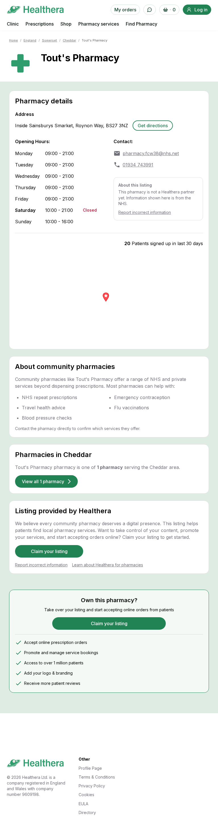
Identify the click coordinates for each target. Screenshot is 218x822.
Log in (200, 9)
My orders (125, 9)
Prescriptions (40, 24)
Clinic (13, 24)
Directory (87, 812)
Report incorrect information (144, 212)
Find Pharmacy (141, 24)
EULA (83, 803)
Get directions (153, 125)
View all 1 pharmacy (43, 481)
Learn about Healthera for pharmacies (107, 564)
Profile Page (90, 768)
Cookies (86, 794)
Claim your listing (49, 551)
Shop (66, 24)
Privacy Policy (92, 785)
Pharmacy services (98, 24)
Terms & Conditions (97, 777)
